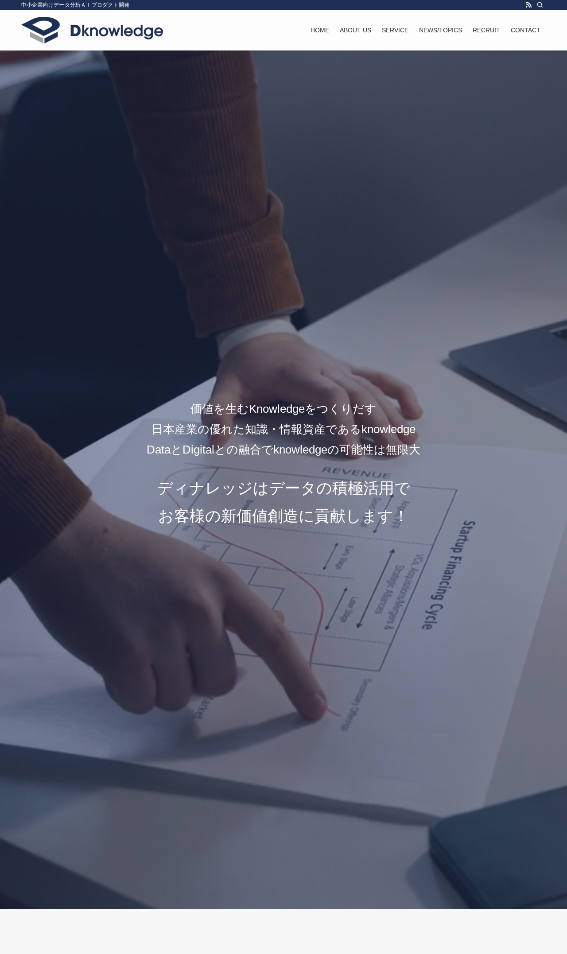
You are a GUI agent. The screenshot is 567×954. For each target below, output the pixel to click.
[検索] (540, 5)
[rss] (528, 5)
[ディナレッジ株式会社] (92, 30)
